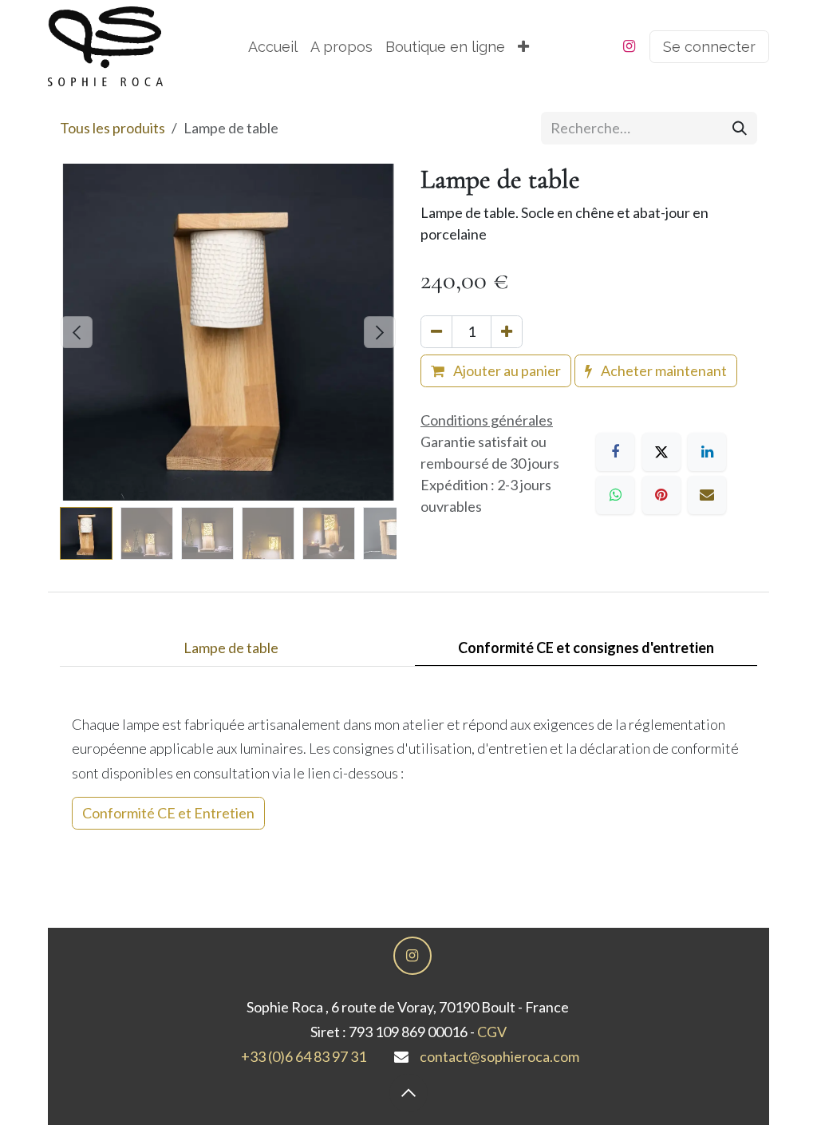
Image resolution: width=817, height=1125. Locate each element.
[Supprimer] (436, 331)
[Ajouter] (507, 331)
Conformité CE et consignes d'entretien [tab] (586, 647)
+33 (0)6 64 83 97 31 (303, 1056)
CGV (492, 1031)
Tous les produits (112, 128)
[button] (76, 332)
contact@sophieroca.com (499, 1056)
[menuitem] (273, 47)
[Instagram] (628, 46)
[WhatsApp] (615, 495)
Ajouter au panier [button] (506, 370)
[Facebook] (615, 452)
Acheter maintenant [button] (662, 370)
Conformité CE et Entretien (168, 813)
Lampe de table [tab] (231, 647)
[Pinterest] (661, 495)
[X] (661, 452)
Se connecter (709, 46)
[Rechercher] (739, 128)
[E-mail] (707, 495)
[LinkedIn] (707, 452)
